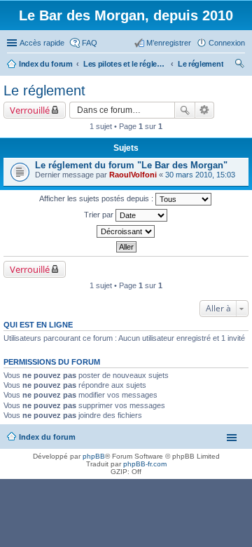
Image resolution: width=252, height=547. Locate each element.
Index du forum (47, 437)
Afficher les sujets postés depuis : (97, 198)
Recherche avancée (204, 110)
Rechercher (184, 110)
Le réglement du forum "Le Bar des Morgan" (131, 165)
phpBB (94, 456)
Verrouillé (30, 110)
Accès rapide (42, 43)
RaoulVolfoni (133, 174)
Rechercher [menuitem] (239, 65)
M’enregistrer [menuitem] (168, 43)
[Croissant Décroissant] (126, 231)
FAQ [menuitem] (89, 43)
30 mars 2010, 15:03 (200, 174)
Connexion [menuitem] (227, 43)
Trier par (99, 214)
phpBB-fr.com (145, 464)
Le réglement (44, 90)
